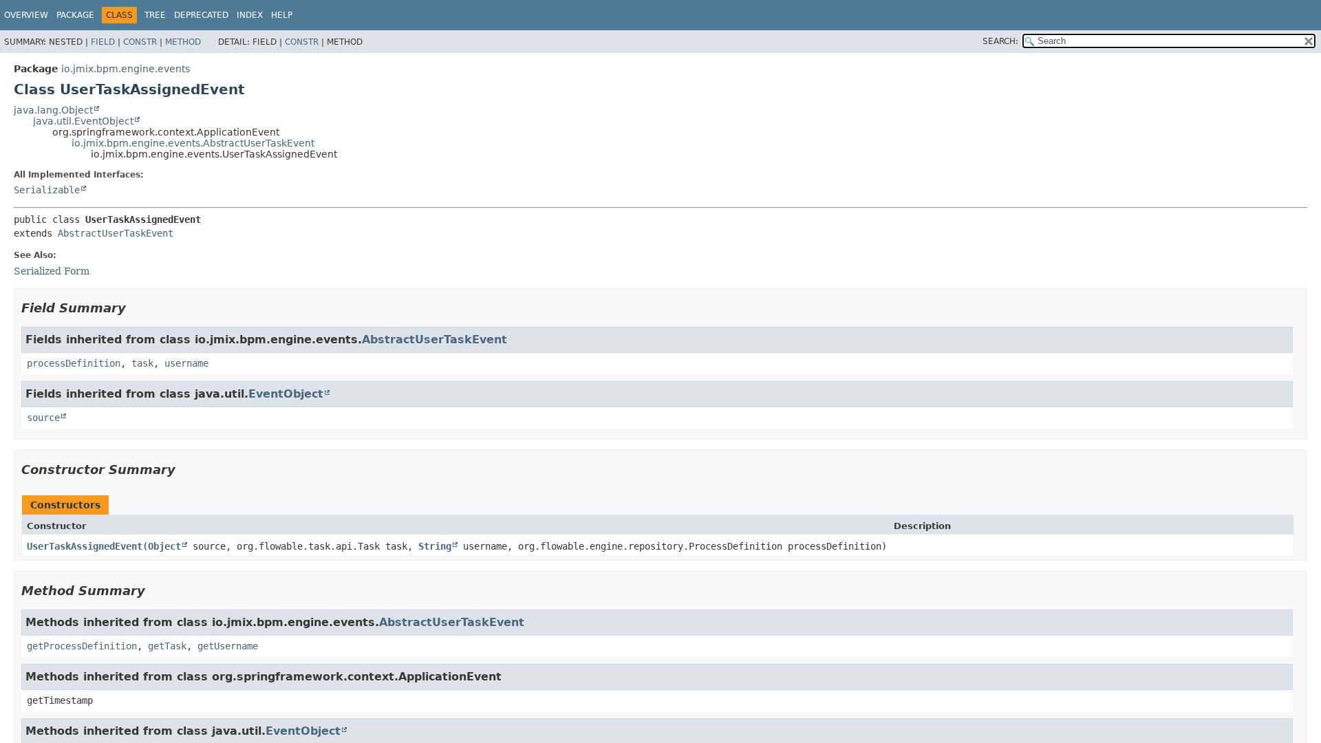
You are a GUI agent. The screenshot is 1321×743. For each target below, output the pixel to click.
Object (164, 546)
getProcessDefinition (82, 646)
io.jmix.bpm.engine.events (125, 68)
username (186, 363)
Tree (155, 15)
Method (183, 42)
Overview (26, 15)
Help (281, 15)
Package (75, 15)
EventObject (285, 393)
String (434, 546)
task (142, 363)
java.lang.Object (53, 110)
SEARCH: (1000, 41)
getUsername (227, 646)
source (43, 417)
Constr (140, 42)
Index (250, 15)
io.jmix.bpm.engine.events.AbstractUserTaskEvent (193, 143)
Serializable (47, 189)
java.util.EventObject (83, 121)
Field (103, 42)
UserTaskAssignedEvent (84, 546)
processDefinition (73, 363)
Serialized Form (51, 271)
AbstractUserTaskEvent (115, 233)
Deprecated (201, 15)
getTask (167, 646)
